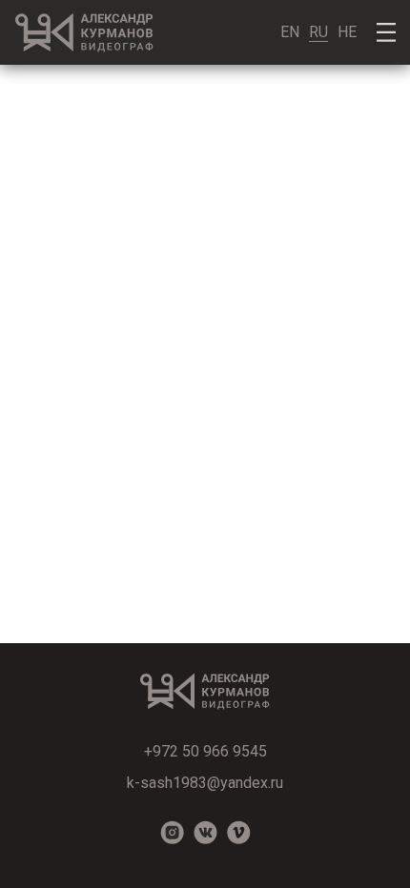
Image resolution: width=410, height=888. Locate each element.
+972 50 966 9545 (205, 751)
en (289, 32)
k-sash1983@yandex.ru (205, 783)
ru (318, 32)
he (347, 32)
